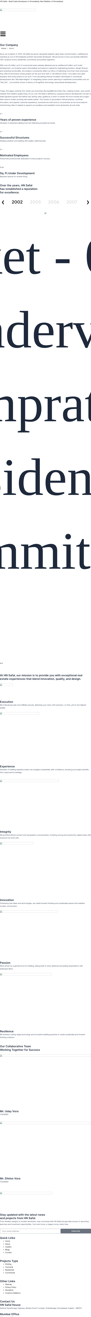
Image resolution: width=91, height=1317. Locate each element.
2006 (53, 201)
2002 (17, 201)
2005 (35, 201)
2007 (71, 201)
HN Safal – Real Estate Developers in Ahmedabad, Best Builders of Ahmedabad (31, 1)
